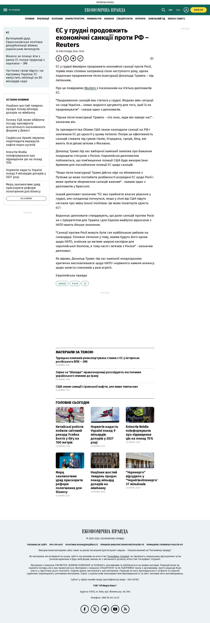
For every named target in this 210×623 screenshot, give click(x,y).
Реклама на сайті (37, 544)
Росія (75, 283)
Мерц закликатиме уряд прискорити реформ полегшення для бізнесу (69, 482)
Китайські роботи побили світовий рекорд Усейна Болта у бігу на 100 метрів (70, 434)
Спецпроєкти (124, 18)
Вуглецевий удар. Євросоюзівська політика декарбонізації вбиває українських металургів (24, 44)
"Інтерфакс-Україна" (118, 556)
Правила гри (94, 18)
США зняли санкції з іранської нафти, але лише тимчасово (97, 386)
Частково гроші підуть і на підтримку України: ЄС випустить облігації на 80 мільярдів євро (24, 76)
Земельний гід (156, 18)
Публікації (43, 18)
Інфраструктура (74, 18)
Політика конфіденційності (81, 544)
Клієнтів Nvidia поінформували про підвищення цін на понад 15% (139, 432)
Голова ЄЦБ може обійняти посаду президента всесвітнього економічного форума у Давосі (25, 125)
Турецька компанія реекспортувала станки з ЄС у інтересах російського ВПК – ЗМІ (97, 359)
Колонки (57, 18)
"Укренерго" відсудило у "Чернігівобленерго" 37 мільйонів (142, 478)
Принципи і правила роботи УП (165, 544)
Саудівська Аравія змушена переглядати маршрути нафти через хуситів (25, 141)
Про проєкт (56, 544)
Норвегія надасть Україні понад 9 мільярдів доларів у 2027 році (104, 434)
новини (29, 18)
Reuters (90, 88)
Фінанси (109, 18)
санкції (62, 283)
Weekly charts (176, 18)
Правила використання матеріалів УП (122, 544)
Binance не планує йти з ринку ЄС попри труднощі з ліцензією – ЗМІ (25, 59)
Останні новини (17, 99)
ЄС (85, 283)
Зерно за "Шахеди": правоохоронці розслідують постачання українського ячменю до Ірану (98, 374)
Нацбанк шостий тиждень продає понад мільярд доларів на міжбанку (104, 480)
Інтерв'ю (140, 18)
